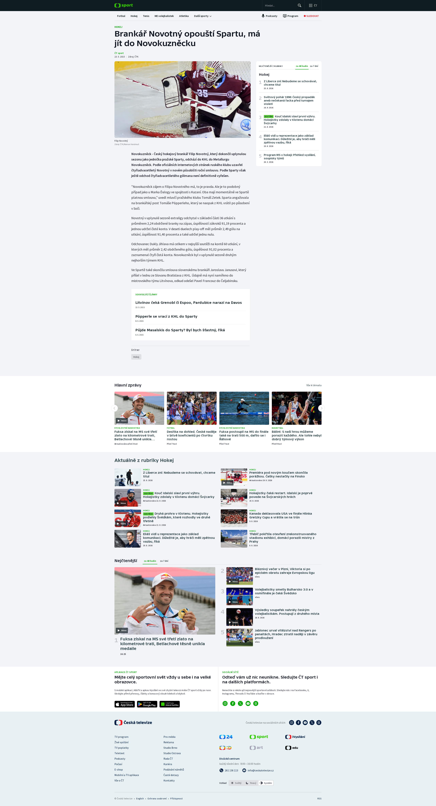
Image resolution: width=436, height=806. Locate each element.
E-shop (118, 769)
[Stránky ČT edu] (291, 749)
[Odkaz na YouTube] (248, 703)
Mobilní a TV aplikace (126, 775)
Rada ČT (168, 758)
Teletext (119, 753)
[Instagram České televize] (291, 722)
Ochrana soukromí (157, 798)
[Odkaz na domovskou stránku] (128, 5)
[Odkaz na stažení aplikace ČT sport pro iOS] (124, 704)
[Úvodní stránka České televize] (133, 722)
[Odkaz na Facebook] (233, 703)
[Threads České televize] (319, 722)
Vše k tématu (314, 385)
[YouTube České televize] (305, 722)
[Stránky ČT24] (225, 738)
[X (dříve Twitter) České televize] (312, 722)
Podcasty (119, 758)
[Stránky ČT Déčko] (225, 749)
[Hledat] (300, 5)
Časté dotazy (171, 775)
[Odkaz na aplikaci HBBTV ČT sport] (169, 704)
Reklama (169, 742)
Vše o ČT (119, 780)
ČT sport (119, 53)
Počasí (118, 764)
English (140, 798)
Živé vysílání (121, 742)
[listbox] (251, 783)
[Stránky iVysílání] (295, 738)
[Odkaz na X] (240, 703)
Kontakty (169, 780)
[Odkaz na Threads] (256, 703)
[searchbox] (280, 5)
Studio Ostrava (172, 753)
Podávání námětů (174, 769)
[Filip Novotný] (182, 99)
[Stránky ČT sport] (259, 738)
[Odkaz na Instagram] (225, 703)
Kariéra (168, 764)
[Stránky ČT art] (256, 749)
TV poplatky (121, 747)
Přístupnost (176, 798)
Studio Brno (170, 747)
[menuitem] (121, 16)
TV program (121, 736)
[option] (236, 783)
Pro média (169, 736)
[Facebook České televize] (298, 722)
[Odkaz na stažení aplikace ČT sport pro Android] (147, 704)
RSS (319, 798)
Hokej (118, 26)
